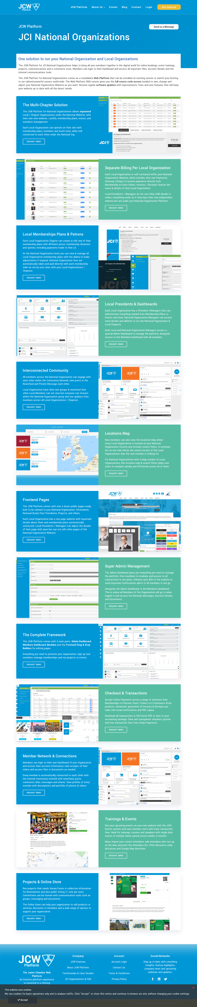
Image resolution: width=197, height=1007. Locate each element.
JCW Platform (78, 7)
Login (149, 7)
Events (113, 7)
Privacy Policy (119, 979)
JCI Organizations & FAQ (78, 979)
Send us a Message (164, 26)
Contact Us (119, 967)
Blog (124, 7)
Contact (136, 7)
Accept (24, 1000)
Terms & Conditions (119, 973)
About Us (98, 7)
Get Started (169, 7)
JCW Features (78, 961)
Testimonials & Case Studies (78, 973)
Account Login (119, 961)
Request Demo (34, 141)
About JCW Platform (78, 967)
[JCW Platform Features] (139, 124)
